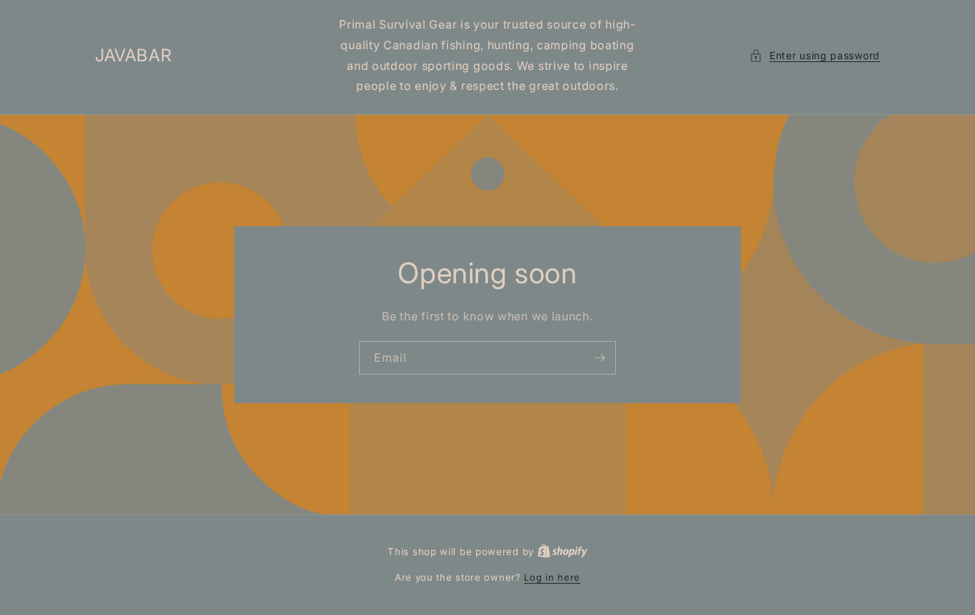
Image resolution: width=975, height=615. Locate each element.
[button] (814, 55)
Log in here (552, 577)
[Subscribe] (599, 358)
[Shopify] (562, 551)
